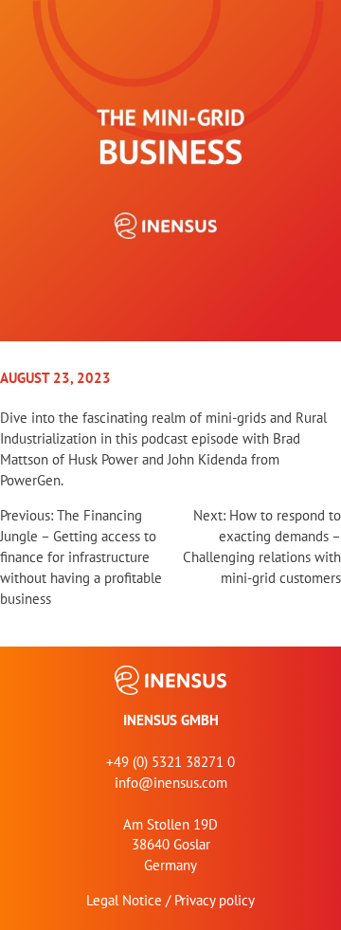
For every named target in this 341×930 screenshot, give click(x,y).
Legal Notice (124, 900)
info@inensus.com (171, 783)
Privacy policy (214, 900)
